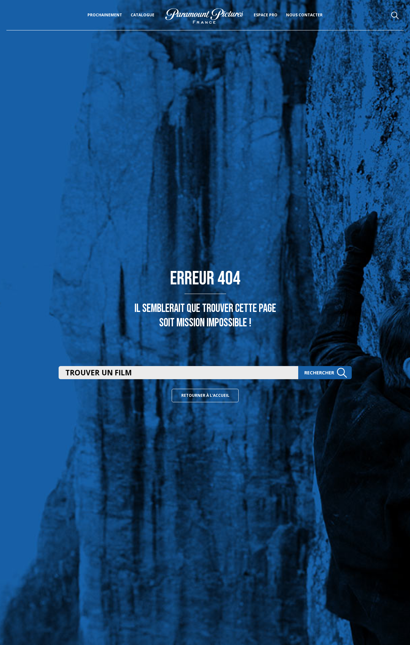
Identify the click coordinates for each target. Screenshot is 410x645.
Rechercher (319, 372)
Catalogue (142, 15)
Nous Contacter (304, 15)
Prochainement (104, 15)
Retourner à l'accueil (205, 395)
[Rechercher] (395, 15)
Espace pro (265, 15)
